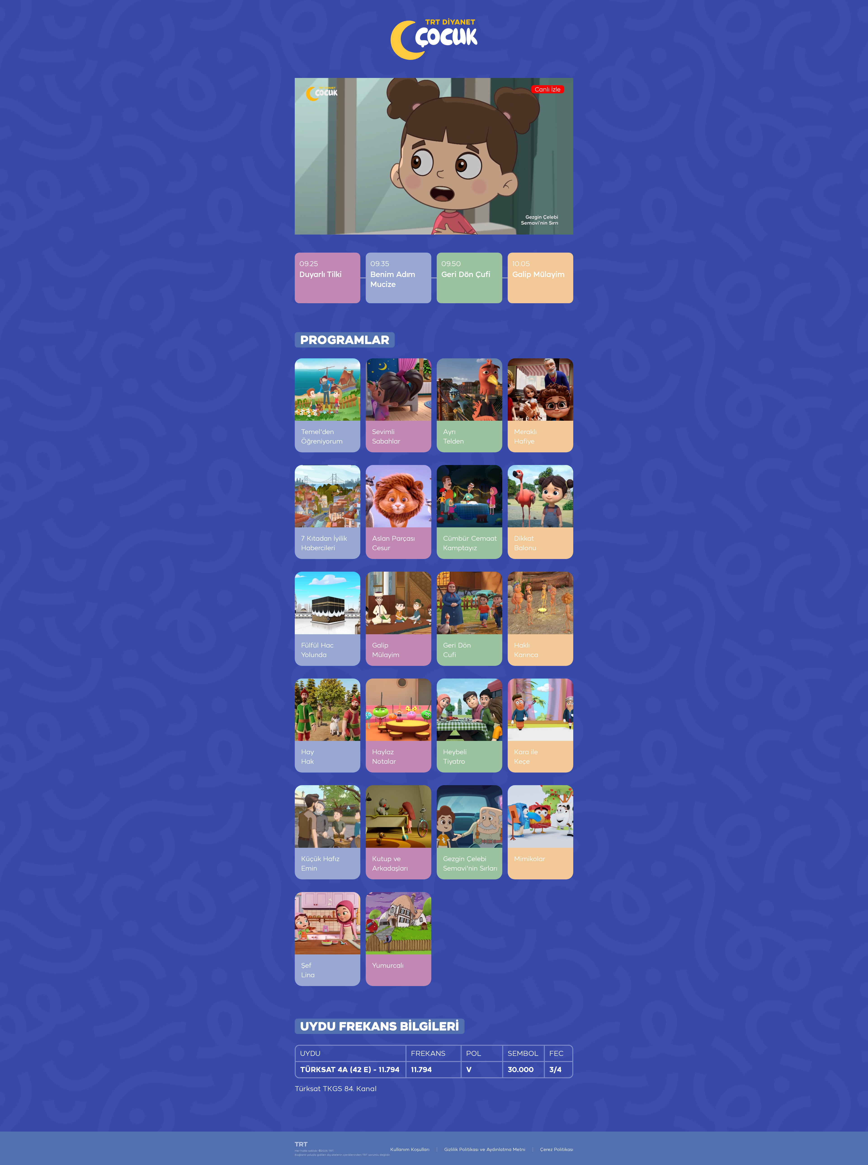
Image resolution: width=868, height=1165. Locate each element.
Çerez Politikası (556, 1149)
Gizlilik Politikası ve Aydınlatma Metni (484, 1149)
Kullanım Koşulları (409, 1149)
